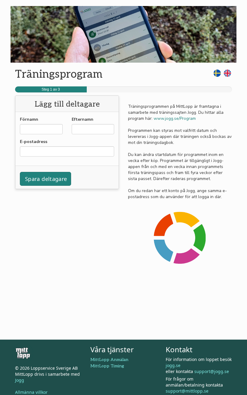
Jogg (19, 380)
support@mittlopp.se (187, 391)
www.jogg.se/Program (175, 118)
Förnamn (29, 119)
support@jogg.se (211, 371)
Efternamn (82, 119)
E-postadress (33, 142)
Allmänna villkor (31, 392)
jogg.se (173, 365)
